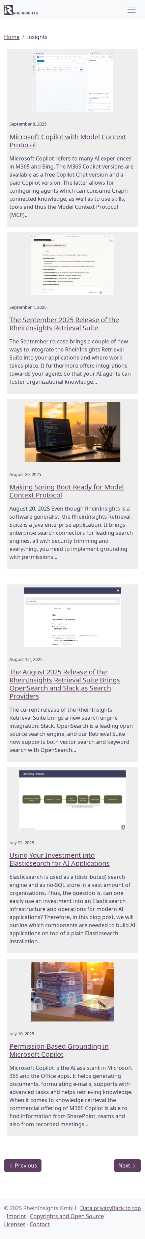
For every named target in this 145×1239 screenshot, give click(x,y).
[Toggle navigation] (131, 9)
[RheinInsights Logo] (21, 9)
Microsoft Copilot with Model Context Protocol (67, 140)
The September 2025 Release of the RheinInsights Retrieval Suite (64, 323)
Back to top (126, 1208)
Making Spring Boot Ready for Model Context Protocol (66, 490)
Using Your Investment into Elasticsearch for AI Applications (59, 859)
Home (12, 37)
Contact (40, 1224)
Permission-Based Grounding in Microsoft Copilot (59, 1050)
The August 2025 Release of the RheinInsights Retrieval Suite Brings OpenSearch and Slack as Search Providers (64, 684)
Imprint (16, 1216)
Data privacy (96, 1208)
